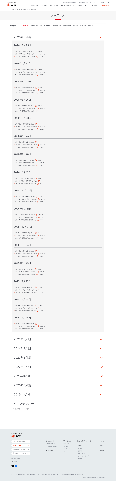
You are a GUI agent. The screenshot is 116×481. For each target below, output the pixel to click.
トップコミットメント (52, 446)
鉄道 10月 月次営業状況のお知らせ (25, 214)
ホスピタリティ (67, 451)
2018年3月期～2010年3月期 (21, 409)
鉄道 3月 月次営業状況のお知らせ (24, 124)
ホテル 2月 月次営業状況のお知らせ (25, 147)
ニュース (87, 5)
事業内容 (80, 451)
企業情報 (80, 5)
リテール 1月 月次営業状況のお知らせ (26, 163)
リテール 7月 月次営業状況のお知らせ (26, 54)
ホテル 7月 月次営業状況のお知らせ (25, 56)
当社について (34, 5)
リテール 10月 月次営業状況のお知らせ (26, 217)
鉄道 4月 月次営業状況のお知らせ (24, 106)
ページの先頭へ (109, 424)
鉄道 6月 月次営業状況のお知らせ (24, 69)
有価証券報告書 (57, 25)
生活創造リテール (68, 448)
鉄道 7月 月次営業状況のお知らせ (24, 51)
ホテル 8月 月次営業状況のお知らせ (25, 256)
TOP (13, 9)
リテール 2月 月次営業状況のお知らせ (26, 144)
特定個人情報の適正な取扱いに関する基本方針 (72, 474)
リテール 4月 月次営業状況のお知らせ (26, 108)
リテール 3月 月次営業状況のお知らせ (26, 126)
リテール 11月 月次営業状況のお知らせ (26, 199)
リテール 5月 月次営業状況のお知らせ (26, 90)
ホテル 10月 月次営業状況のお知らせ (25, 220)
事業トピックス (54, 5)
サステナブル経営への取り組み (86, 456)
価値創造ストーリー (51, 443)
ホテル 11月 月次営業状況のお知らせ (25, 201)
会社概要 (80, 448)
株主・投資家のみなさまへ (68, 5)
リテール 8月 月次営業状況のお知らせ (26, 253)
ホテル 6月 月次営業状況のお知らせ (25, 74)
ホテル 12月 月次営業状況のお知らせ (25, 183)
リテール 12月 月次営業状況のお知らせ (26, 181)
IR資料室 (28, 9)
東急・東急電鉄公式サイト (70, 2)
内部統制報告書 (67, 25)
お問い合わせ (84, 2)
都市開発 (66, 446)
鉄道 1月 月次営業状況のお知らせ (24, 160)
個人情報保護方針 (31, 474)
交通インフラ (67, 443)
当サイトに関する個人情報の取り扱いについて (48, 474)
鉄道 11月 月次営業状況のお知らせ (25, 196)
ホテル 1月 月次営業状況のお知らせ (25, 165)
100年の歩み (44, 5)
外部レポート (91, 25)
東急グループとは (82, 453)
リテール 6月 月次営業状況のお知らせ (26, 72)
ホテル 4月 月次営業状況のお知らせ (25, 111)
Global (93, 2)
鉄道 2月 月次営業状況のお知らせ (24, 142)
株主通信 (75, 25)
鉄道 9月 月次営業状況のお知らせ (24, 233)
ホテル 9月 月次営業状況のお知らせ (25, 238)
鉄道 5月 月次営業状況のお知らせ (24, 87)
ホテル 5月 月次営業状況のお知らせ (25, 93)
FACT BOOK (47, 25)
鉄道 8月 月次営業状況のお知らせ (24, 251)
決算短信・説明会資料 (36, 25)
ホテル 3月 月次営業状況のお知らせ (25, 129)
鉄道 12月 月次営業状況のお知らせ (25, 178)
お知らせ (102, 446)
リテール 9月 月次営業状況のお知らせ (26, 235)
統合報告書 (83, 25)
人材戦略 (81, 458)
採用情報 (94, 5)
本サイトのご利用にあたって (18, 474)
